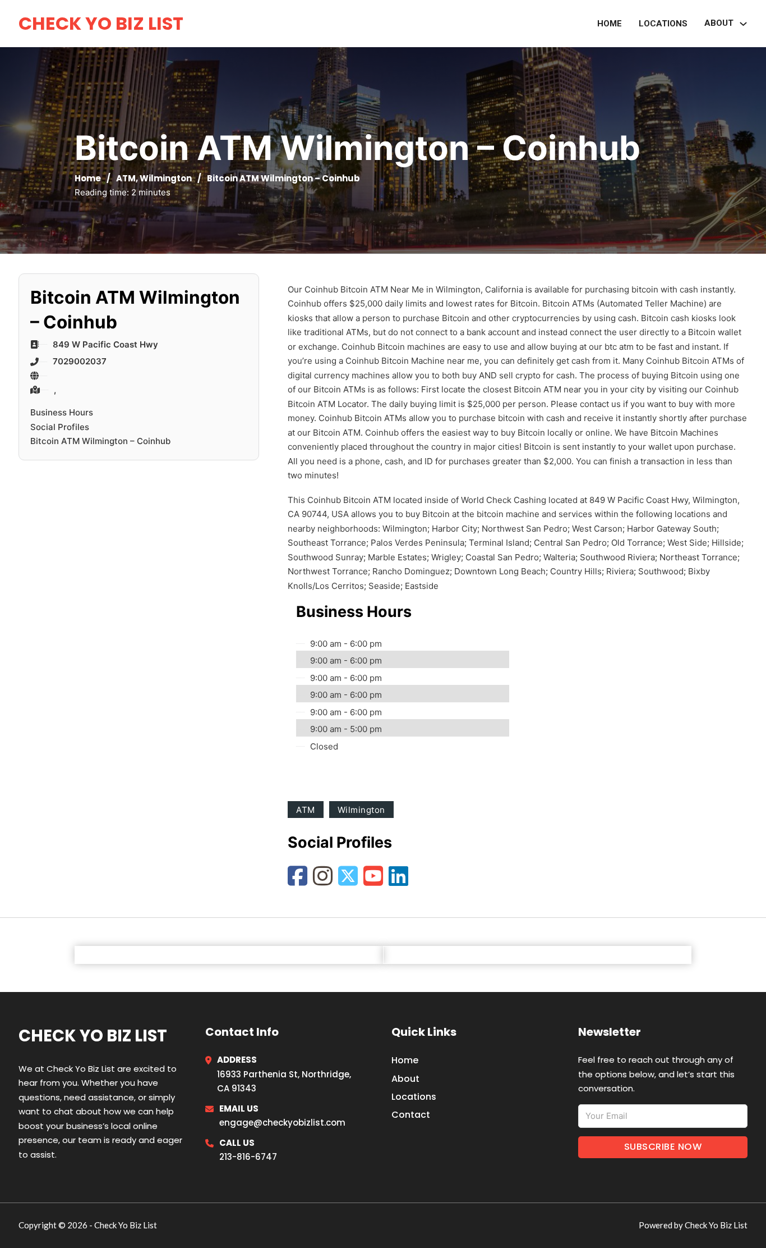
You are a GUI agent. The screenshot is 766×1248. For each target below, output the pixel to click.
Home (609, 24)
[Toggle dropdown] (743, 24)
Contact (410, 1114)
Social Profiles (59, 427)
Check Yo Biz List (101, 23)
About (718, 23)
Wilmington (166, 178)
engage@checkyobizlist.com (282, 1122)
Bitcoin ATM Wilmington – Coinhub (100, 441)
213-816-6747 (248, 1157)
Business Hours (61, 412)
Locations (663, 24)
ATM (126, 178)
